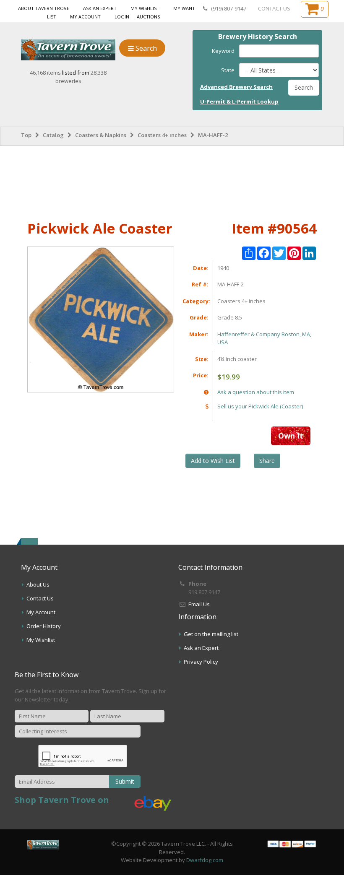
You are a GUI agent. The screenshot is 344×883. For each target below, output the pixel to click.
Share (267, 461)
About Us (38, 584)
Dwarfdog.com (204, 860)
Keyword (223, 51)
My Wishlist (144, 8)
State (228, 70)
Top (26, 135)
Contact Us (40, 598)
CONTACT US (274, 8)
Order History (43, 626)
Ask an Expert (100, 8)
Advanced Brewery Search (236, 87)
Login (122, 16)
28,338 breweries (81, 77)
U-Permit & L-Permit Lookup (239, 101)
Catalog (53, 135)
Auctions (148, 16)
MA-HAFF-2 (213, 135)
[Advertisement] (172, 181)
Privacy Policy (201, 661)
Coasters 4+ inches (162, 135)
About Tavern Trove (43, 8)
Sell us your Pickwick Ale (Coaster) (260, 406)
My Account (85, 16)
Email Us (199, 604)
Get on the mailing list (211, 634)
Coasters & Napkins (100, 135)
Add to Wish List (213, 461)
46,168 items (46, 72)
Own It (290, 436)
